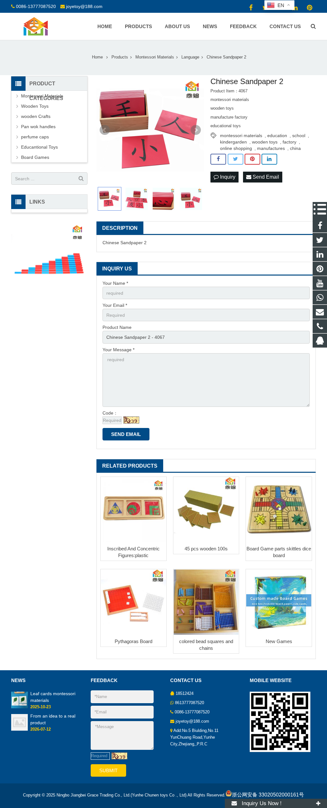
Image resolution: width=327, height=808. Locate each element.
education (277, 135)
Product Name (117, 327)
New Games (279, 641)
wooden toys (265, 141)
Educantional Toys (39, 147)
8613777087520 (189, 703)
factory (289, 141)
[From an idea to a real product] (19, 729)
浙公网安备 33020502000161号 (268, 794)
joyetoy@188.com (84, 6)
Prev (105, 130)
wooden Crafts (35, 116)
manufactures (271, 148)
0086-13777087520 (36, 6)
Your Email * (115, 305)
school (298, 135)
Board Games (35, 157)
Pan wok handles (38, 126)
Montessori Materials (42, 95)
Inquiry (227, 177)
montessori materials (241, 135)
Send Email (265, 177)
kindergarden (233, 141)
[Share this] (218, 159)
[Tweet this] (235, 159)
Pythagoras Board (133, 641)
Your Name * (115, 283)
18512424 (185, 693)
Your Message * (118, 349)
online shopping (236, 148)
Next (196, 130)
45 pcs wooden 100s (206, 548)
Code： (110, 413)
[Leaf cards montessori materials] (19, 707)
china (295, 148)
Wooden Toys (35, 106)
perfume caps (35, 136)
